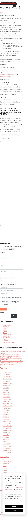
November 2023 (7, 403)
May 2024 (6, 392)
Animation (6, 327)
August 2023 (6, 408)
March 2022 (6, 444)
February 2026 (7, 372)
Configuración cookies (14, 502)
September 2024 (8, 383)
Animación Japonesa (6, 76)
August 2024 (6, 385)
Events (5, 330)
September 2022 (8, 430)
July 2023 (6, 410)
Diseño (9, 74)
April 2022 (6, 441)
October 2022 (7, 428)
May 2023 (6, 415)
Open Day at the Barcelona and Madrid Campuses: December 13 (11, 363)
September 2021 (8, 450)
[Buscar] (14, 316)
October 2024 (7, 381)
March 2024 (6, 397)
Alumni (5, 339)
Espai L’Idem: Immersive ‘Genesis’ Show (11, 361)
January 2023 (7, 423)
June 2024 (6, 390)
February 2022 (7, 446)
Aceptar (14, 506)
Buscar (2, 312)
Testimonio (6, 337)
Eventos (5, 340)
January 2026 (7, 374)
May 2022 (6, 439)
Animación (3, 74)
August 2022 (6, 432)
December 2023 (7, 401)
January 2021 (7, 453)
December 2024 (7, 379)
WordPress (3, 514)
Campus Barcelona (8, 342)
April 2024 (6, 394)
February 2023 (7, 421)
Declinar (14, 510)
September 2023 (8, 406)
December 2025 (7, 377)
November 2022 (7, 426)
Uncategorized (7, 325)
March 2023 (6, 419)
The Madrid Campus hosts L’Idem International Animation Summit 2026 (10, 355)
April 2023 (6, 417)
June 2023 (6, 412)
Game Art (14, 74)
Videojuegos (6, 336)
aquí (19, 135)
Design (5, 331)
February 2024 (7, 399)
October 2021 (7, 448)
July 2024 (6, 388)
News (1, 12)
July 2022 (6, 435)
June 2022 (6, 437)
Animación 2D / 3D (8, 334)
